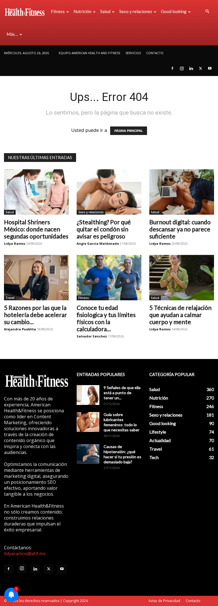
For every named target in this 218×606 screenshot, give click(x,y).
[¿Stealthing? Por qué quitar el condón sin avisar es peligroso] (109, 192)
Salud (105, 11)
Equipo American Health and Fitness (89, 53)
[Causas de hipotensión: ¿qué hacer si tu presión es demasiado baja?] (88, 454)
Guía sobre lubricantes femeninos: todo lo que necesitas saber (121, 422)
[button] (207, 11)
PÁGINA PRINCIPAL (128, 131)
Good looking (173, 11)
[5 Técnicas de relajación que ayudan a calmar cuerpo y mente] (181, 277)
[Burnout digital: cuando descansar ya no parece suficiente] (181, 192)
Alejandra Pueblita (20, 329)
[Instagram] (181, 68)
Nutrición (82, 11)
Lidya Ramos (14, 243)
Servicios (133, 53)
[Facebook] (172, 68)
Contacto (155, 53)
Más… (12, 34)
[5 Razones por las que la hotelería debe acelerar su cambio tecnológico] (36, 277)
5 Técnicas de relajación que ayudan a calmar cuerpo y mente (180, 314)
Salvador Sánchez (92, 336)
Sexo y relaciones (135, 11)
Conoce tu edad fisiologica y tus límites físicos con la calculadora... (106, 318)
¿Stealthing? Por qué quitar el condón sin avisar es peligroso (104, 229)
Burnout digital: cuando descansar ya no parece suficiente (180, 229)
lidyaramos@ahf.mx (24, 553)
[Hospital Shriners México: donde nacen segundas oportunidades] (36, 192)
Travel (10, 298)
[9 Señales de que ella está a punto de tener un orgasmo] (88, 395)
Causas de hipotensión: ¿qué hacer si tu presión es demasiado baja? (122, 454)
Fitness (58, 11)
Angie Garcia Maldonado (98, 243)
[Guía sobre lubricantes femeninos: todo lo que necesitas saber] (88, 422)
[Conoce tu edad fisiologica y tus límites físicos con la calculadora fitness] (109, 277)
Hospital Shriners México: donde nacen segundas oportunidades (36, 229)
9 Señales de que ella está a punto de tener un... (122, 392)
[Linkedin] (191, 68)
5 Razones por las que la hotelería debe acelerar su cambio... (35, 314)
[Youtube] (210, 68)
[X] (200, 68)
